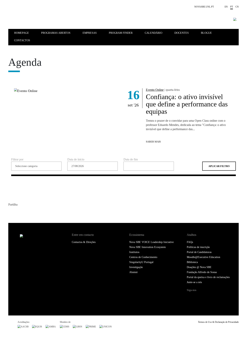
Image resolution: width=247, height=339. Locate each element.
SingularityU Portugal (141, 262)
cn (237, 6)
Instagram (205, 297)
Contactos (22, 40)
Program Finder (121, 32)
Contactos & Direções (84, 242)
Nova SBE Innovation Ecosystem (147, 247)
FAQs (190, 242)
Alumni (133, 272)
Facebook (11, 212)
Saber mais (153, 141)
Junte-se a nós (194, 282)
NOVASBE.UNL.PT (204, 6)
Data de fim (131, 159)
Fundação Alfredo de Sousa (202, 272)
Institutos (134, 252)
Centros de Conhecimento (143, 257)
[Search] (235, 19)
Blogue (206, 32)
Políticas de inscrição (198, 247)
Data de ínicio (75, 159)
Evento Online (155, 89)
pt (231, 6)
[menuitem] (27, 32)
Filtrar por (17, 159)
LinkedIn (27, 212)
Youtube (213, 297)
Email (34, 212)
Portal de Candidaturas (199, 252)
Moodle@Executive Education (203, 257)
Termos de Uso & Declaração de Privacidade (218, 322)
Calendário (153, 32)
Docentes (181, 32)
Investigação (136, 267)
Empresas (90, 32)
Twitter (19, 212)
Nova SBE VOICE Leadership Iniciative (151, 242)
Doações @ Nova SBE (199, 267)
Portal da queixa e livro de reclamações (208, 277)
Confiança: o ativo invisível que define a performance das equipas (187, 104)
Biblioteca (192, 262)
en (226, 6)
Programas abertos (55, 32)
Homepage (21, 32)
